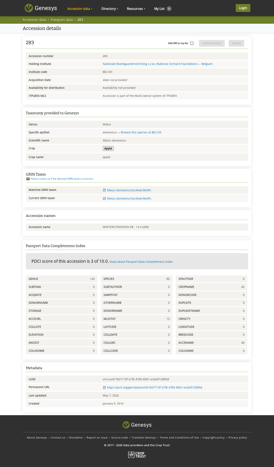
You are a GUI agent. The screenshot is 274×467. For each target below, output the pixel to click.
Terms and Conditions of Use (179, 437)
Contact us (58, 437)
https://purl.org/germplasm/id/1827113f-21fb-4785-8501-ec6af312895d (154, 387)
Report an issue (97, 437)
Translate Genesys (144, 437)
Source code (119, 437)
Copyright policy (214, 437)
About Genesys (37, 437)
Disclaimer (76, 437)
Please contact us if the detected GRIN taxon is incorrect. (62, 178)
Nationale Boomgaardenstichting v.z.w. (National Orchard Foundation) (150, 64)
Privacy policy (237, 437)
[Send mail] (28, 179)
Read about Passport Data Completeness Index (141, 262)
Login (243, 8)
